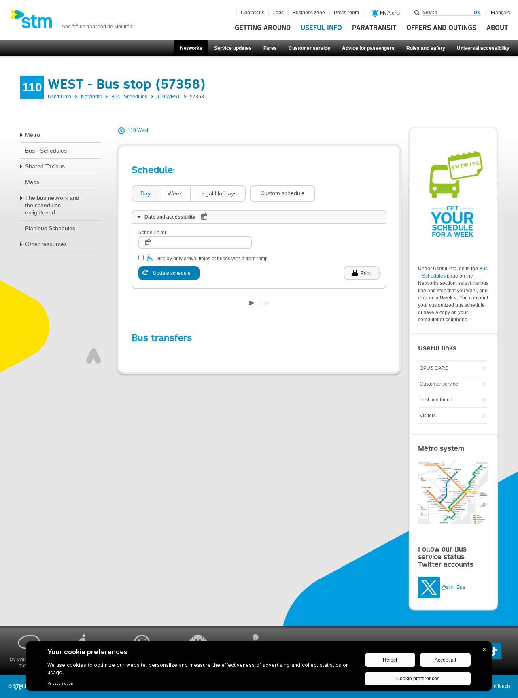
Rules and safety (425, 48)
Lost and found (436, 400)
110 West (138, 130)
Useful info (321, 28)
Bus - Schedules (129, 97)
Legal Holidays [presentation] (218, 193)
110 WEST (168, 97)
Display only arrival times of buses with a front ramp (211, 258)
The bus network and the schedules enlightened (52, 205)
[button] (282, 193)
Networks (191, 48)
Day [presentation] (145, 193)
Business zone (309, 12)
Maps (32, 182)
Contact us (252, 12)
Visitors (428, 415)
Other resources (46, 244)
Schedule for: (153, 232)
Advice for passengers (368, 48)
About (497, 28)
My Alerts (389, 13)
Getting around (263, 28)
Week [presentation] (175, 193)
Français (500, 12)
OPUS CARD (434, 368)
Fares (270, 48)
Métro (32, 135)
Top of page (93, 356)
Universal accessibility (483, 48)
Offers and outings (441, 28)
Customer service (309, 48)
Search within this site (417, 12)
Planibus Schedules (50, 228)
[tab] (145, 193)
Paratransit (374, 28)
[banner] (72, 21)
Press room (346, 12)
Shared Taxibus (45, 166)
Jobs (278, 12)
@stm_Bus (453, 587)
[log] (195, 242)
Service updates (233, 48)
